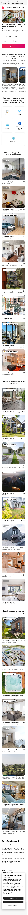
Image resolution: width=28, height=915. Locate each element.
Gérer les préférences (13, 905)
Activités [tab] (19, 844)
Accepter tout (13, 898)
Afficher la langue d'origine (18, 3)
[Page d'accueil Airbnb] (3, 7)
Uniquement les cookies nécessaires (13, 902)
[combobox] (13, 37)
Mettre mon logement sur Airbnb (15, 7)
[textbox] (7, 42)
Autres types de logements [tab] (8, 844)
